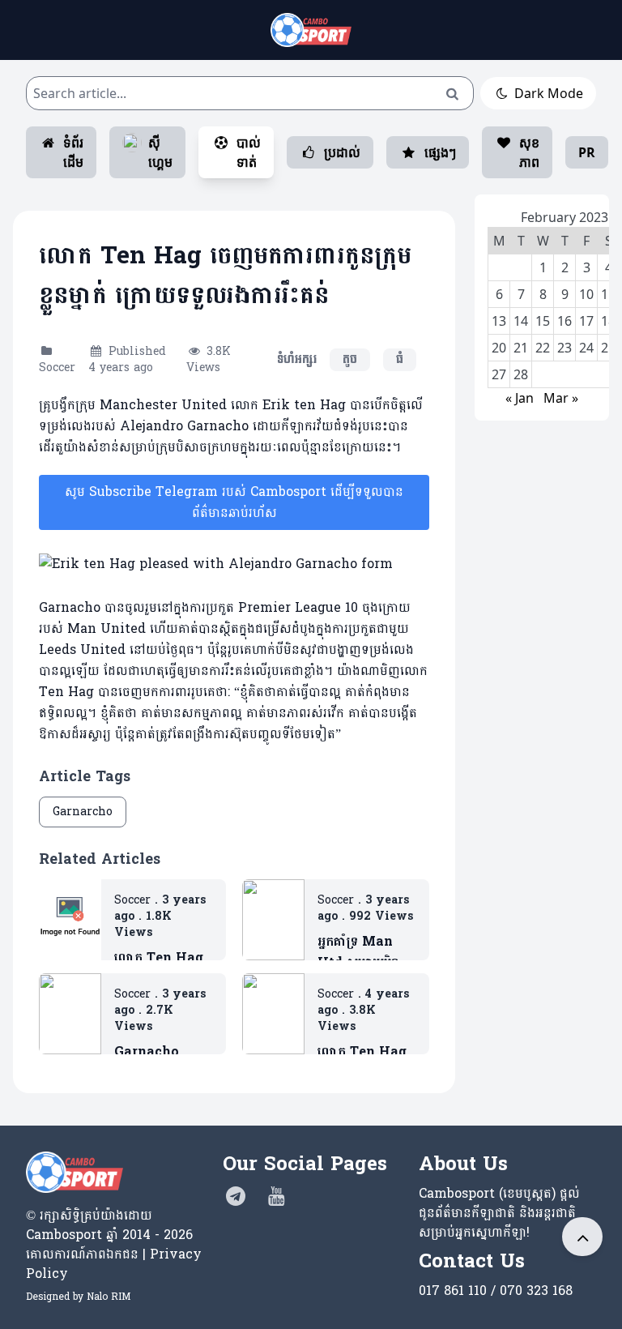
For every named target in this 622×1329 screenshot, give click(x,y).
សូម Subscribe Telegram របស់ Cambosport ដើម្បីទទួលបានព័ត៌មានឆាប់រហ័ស (234, 502)
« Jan (519, 398)
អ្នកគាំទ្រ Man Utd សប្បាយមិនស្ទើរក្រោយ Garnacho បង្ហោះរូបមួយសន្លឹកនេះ (366, 952)
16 (564, 321)
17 (586, 321)
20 (499, 348)
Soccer (57, 367)
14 (520, 321)
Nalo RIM (108, 1296)
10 (586, 294)
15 (542, 321)
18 (608, 321)
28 (520, 374)
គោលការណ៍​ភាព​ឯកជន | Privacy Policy (114, 1263)
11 (608, 294)
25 (608, 348)
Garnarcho (83, 811)
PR (586, 152)
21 (520, 348)
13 (499, 321)
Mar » (560, 398)
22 (542, 348)
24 (586, 348)
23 (564, 348)
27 (499, 374)
